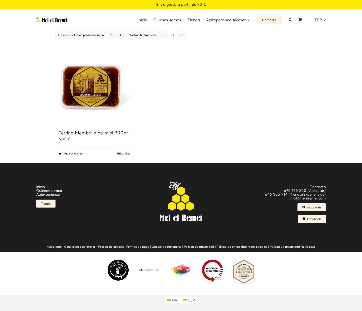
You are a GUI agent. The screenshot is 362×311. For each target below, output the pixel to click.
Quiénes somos (49, 190)
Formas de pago (137, 246)
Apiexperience (48, 194)
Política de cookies (111, 246)
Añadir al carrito (72, 153)
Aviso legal (54, 246)
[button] (290, 20)
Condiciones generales (80, 246)
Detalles (125, 153)
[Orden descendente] (120, 35)
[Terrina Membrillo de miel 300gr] (94, 87)
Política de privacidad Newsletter (292, 246)
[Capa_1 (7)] (51, 19)
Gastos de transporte (166, 246)
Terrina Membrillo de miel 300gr (93, 132)
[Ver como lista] (181, 35)
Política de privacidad (199, 246)
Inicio (40, 187)
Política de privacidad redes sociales (242, 246)
